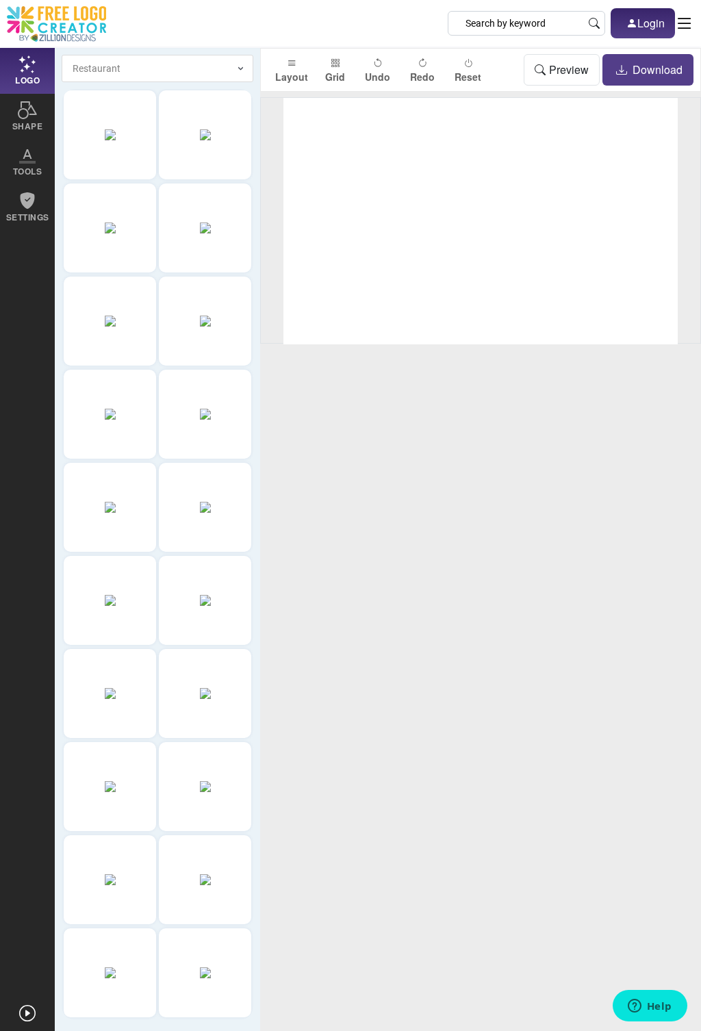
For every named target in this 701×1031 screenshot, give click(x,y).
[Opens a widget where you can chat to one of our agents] (649, 1007)
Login (651, 23)
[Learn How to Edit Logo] (27, 1013)
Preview (569, 69)
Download (656, 69)
